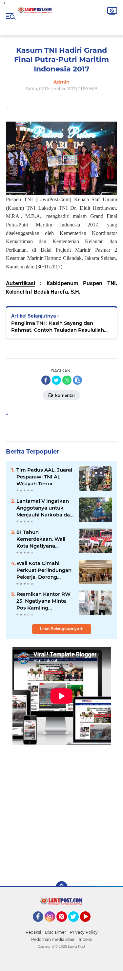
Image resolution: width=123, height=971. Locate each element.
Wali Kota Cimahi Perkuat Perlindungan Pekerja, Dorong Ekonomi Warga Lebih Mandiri (44, 570)
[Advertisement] (61, 808)
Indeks (85, 939)
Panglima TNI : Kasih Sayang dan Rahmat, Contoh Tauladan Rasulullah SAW (57, 326)
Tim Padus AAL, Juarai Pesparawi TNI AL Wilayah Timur (44, 477)
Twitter (76, 925)
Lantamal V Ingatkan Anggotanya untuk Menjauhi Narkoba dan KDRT (44, 508)
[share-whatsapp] (67, 380)
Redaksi (33, 932)
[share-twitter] (56, 380)
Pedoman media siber (53, 939)
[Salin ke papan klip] (77, 380)
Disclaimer (55, 932)
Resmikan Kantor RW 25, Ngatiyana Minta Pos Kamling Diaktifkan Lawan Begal (43, 601)
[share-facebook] (46, 380)
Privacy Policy (84, 932)
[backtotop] (62, 887)
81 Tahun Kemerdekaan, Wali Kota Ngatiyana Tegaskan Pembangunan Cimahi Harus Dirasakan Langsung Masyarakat (44, 539)
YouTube (89, 925)
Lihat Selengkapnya (60, 628)
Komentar (64, 395)
